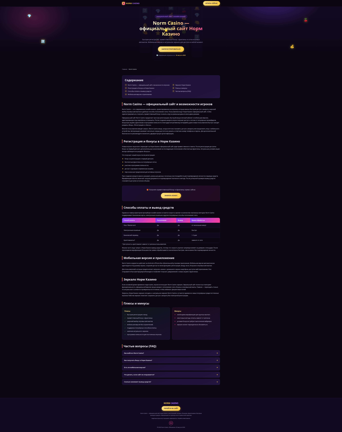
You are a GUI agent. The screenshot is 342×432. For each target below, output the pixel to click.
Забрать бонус (171, 195)
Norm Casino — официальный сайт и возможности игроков (148, 85)
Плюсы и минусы (181, 88)
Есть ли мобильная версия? (135, 367)
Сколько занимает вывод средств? (137, 382)
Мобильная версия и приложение (140, 94)
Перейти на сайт (171, 408)
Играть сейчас (211, 3)
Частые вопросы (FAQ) (183, 91)
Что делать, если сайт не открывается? (139, 375)
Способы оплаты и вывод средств (139, 91)
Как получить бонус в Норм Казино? (138, 360)
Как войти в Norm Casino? (134, 353)
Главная (124, 69)
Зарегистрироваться (171, 49)
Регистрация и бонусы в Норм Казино (141, 88)
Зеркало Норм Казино (183, 85)
